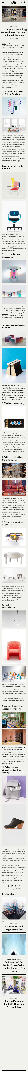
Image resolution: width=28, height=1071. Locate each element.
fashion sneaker (8, 869)
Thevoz (8, 399)
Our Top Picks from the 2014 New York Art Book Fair (14, 1003)
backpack (22, 867)
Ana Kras (4, 144)
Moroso (19, 695)
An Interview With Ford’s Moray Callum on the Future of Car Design (14, 967)
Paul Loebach (5, 146)
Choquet (13, 399)
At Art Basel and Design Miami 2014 (14, 928)
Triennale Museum (10, 747)
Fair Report (14, 26)
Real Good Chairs (13, 241)
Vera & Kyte (22, 158)
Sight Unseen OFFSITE (14, 959)
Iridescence (5, 313)
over (16, 315)
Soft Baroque (13, 392)
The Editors (15, 38)
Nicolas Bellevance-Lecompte (14, 144)
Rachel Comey (5, 872)
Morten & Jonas (8, 160)
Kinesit (11, 246)
